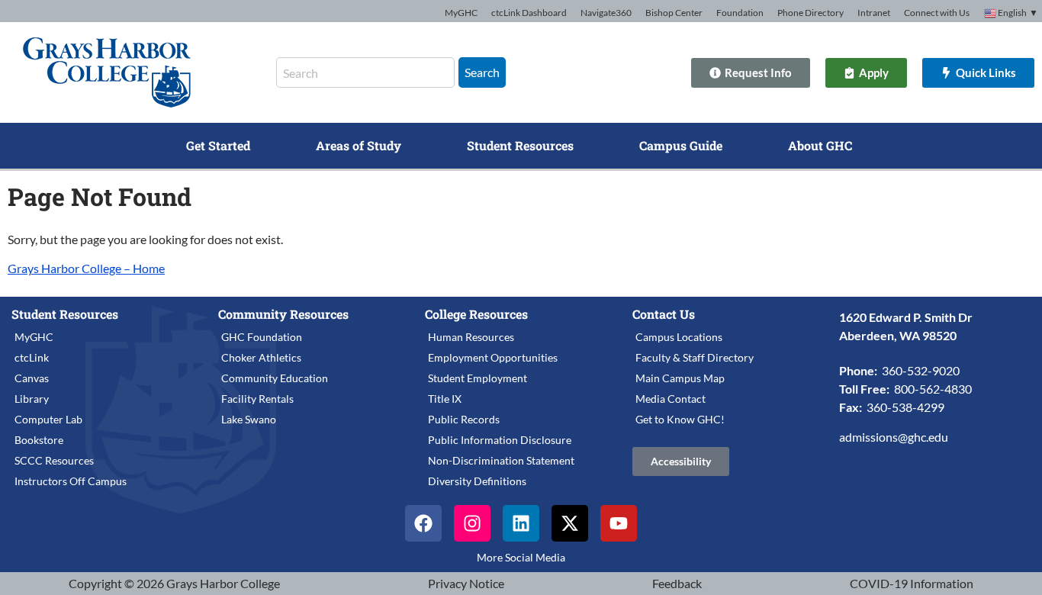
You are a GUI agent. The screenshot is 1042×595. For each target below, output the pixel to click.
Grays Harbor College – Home (86, 268)
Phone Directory (810, 12)
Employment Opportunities (493, 357)
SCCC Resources (54, 460)
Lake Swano (248, 419)
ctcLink (31, 357)
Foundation (740, 12)
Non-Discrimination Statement (501, 460)
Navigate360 (606, 12)
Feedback (677, 583)
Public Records (464, 419)
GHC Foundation (261, 336)
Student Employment (477, 377)
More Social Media (521, 557)
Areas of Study (358, 145)
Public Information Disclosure (499, 439)
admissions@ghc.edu (893, 436)
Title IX (445, 398)
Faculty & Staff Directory (694, 357)
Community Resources (283, 314)
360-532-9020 (921, 370)
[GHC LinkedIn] (521, 523)
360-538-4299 (905, 407)
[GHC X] (570, 523)
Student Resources (520, 145)
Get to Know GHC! (680, 419)
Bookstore (38, 439)
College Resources (476, 314)
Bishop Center (674, 12)
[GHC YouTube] (618, 523)
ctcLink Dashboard (529, 12)
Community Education (274, 377)
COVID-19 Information (911, 583)
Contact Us (663, 314)
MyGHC (461, 12)
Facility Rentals (257, 398)
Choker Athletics (261, 357)
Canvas (31, 377)
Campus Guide (680, 145)
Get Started (218, 145)
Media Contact (670, 398)
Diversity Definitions (477, 480)
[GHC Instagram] (472, 523)
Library (31, 398)
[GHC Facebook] (423, 523)
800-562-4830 (933, 388)
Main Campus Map (680, 377)
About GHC (820, 145)
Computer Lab (48, 419)
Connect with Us (937, 12)
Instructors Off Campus (70, 480)
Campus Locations (678, 336)
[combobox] (365, 72)
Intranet (873, 12)
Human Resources (471, 336)
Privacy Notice (466, 583)
